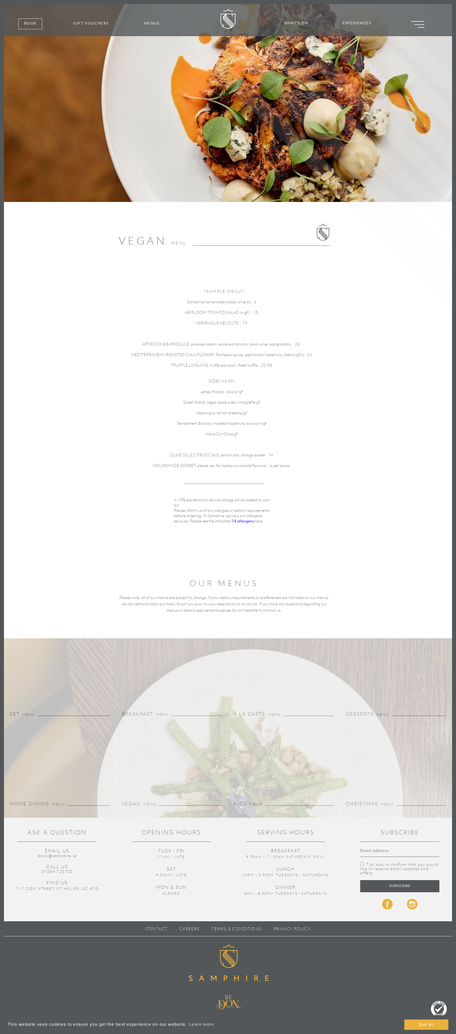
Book (30, 23)
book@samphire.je (57, 855)
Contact (156, 928)
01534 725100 (57, 871)
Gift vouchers (91, 23)
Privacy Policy (292, 928)
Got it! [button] (426, 1024)
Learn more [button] (201, 1024)
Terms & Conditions (236, 928)
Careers (189, 928)
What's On (296, 23)
